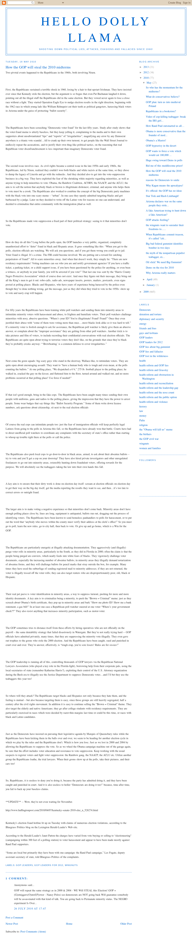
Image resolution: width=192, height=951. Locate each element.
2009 (146, 291)
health (142, 360)
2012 (146, 72)
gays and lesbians (148, 333)
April (150, 279)
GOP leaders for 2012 (48, 865)
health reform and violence (153, 402)
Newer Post (12, 923)
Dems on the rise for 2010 (160, 267)
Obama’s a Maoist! (156, 140)
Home (69, 923)
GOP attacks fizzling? (157, 220)
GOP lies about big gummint (154, 347)
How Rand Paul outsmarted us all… (165, 126)
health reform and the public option (158, 397)
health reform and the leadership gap (158, 387)
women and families (150, 448)
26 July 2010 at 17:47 (30, 908)
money (142, 415)
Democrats (145, 310)
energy (142, 323)
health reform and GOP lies (154, 365)
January (151, 285)
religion (143, 425)
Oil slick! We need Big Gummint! (164, 262)
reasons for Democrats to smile (162, 180)
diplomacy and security (151, 319)
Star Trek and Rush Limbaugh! (162, 196)
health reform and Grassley (153, 370)
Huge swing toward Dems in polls (164, 160)
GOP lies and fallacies (151, 351)
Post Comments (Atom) (33, 931)
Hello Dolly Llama (96, 29)
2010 (146, 77)
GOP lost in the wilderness (153, 356)
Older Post (126, 923)
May (149, 82)
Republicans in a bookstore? (161, 111)
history (143, 406)
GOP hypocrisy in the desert (161, 145)
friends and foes (147, 328)
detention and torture (150, 314)
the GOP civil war (149, 439)
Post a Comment (14, 917)
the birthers (145, 434)
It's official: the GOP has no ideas (164, 190)
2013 (146, 67)
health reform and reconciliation (156, 383)
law (141, 411)
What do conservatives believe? (162, 96)
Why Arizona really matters (161, 272)
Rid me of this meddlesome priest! (164, 165)
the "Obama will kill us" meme (155, 429)
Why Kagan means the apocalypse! (164, 185)
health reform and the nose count (156, 392)
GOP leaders (24, 865)
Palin (142, 420)
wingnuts (71, 865)
